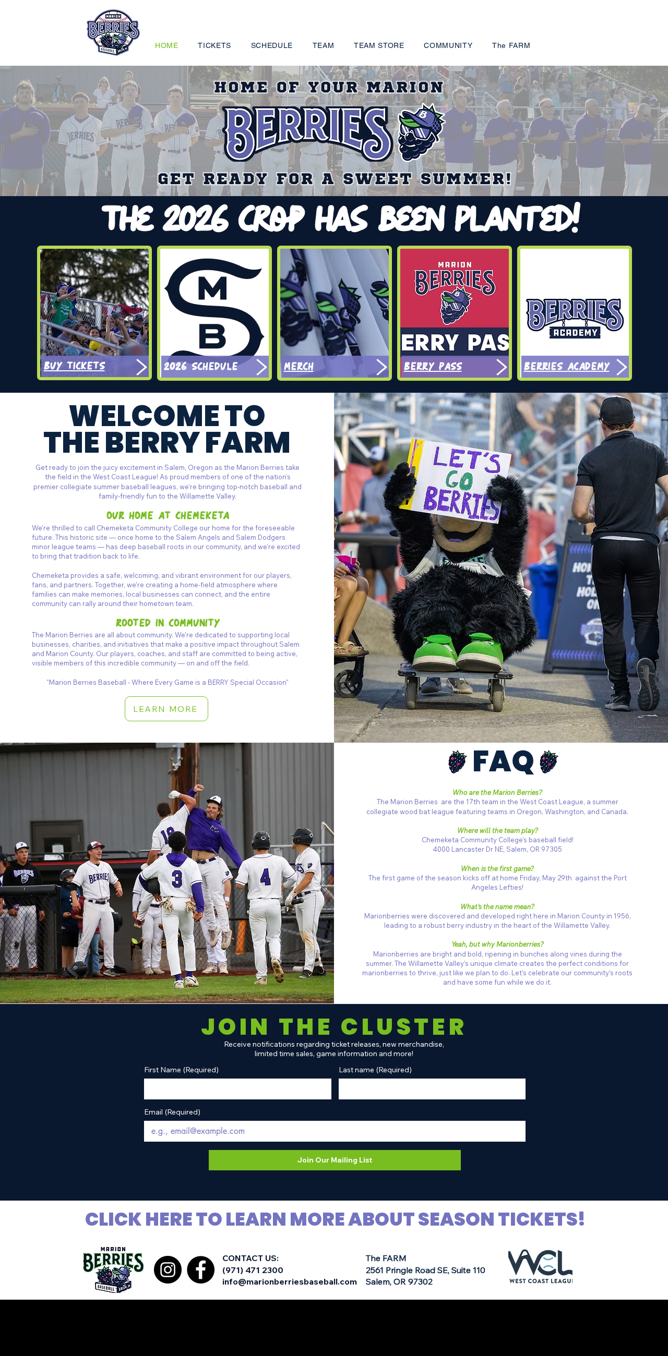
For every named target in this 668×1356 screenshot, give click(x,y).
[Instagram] (168, 1270)
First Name (181, 1070)
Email (172, 1112)
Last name (375, 1070)
